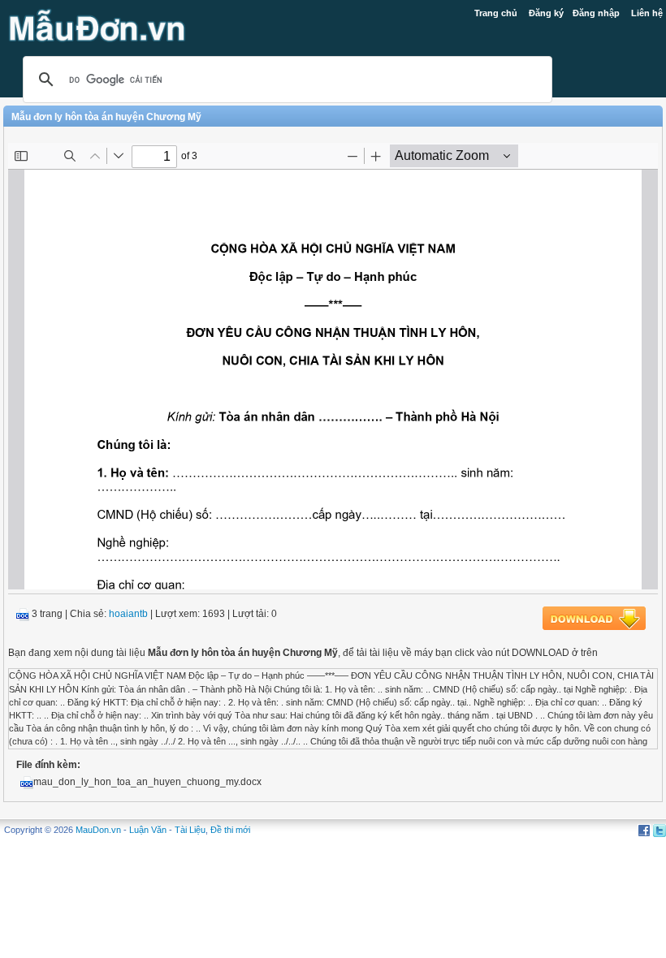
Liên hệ (647, 13)
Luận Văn (147, 830)
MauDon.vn (98, 830)
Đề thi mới (230, 830)
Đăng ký (546, 13)
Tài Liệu (190, 830)
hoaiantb (128, 613)
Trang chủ (495, 13)
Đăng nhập (596, 13)
